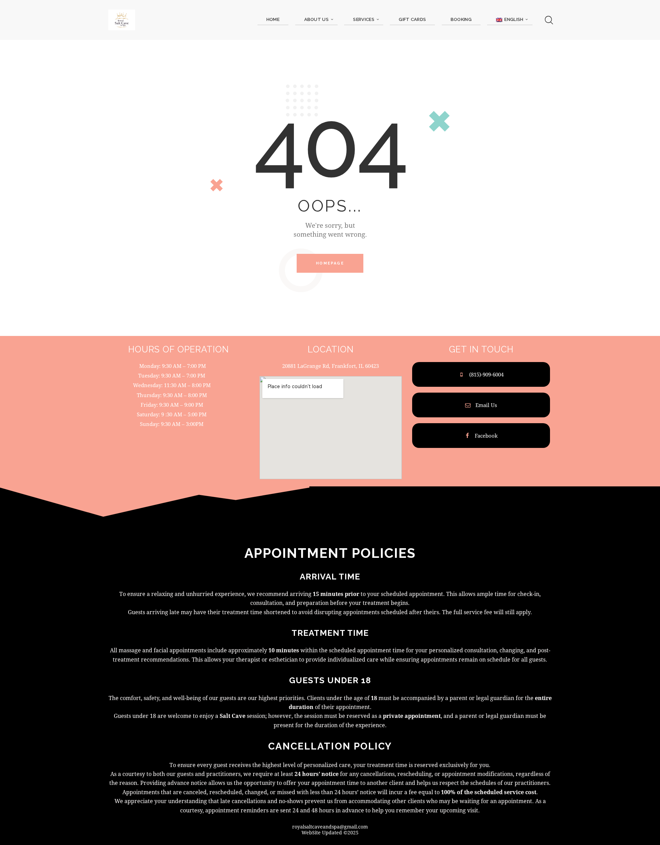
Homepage (330, 263)
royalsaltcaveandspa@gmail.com (330, 826)
